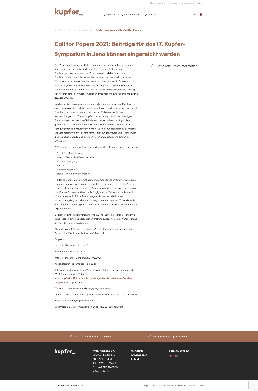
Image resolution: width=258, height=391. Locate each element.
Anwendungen (139, 354)
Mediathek (172, 3)
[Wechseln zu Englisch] (201, 14)
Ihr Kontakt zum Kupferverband (170, 336)
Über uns (161, 3)
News (152, 3)
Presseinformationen (80, 29)
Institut (135, 359)
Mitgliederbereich (186, 3)
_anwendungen (130, 14)
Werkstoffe (137, 350)
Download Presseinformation (177, 66)
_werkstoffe (110, 14)
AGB (201, 385)
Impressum (149, 385)
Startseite (59, 29)
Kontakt (200, 3)
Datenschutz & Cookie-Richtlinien (177, 385)
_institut (149, 14)
